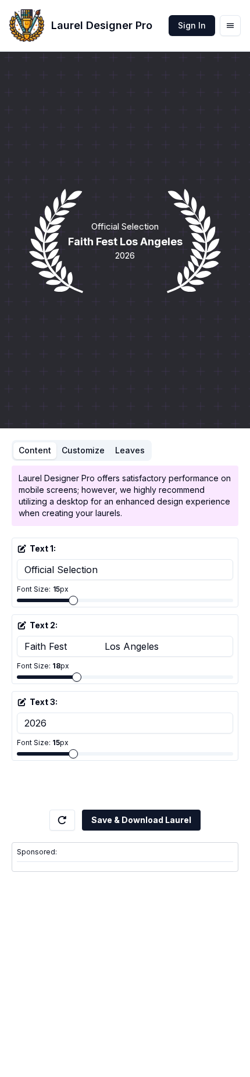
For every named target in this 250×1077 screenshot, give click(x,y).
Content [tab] (35, 450)
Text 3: (44, 702)
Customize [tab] (83, 450)
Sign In (192, 25)
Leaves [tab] (130, 450)
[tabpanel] (125, 638)
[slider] (73, 600)
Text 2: (44, 625)
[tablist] (82, 450)
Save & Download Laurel (141, 820)
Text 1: (43, 548)
